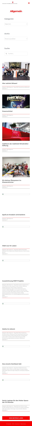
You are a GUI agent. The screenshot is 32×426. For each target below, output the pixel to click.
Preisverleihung (21, 87)
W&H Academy (14, 292)
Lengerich (18, 290)
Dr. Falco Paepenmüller (10, 251)
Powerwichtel (7, 111)
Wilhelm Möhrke (20, 292)
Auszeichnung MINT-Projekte (13, 281)
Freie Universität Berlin (22, 335)
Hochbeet (22, 369)
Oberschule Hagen (19, 291)
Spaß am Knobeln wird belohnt (13, 215)
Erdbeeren (4, 369)
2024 (8, 249)
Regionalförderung (12, 338)
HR (19, 407)
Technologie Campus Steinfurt (16, 408)
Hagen (12, 288)
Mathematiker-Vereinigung (17, 336)
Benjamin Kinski (15, 286)
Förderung (16, 335)
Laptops (22, 407)
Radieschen (17, 370)
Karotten (26, 369)
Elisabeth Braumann (19, 251)
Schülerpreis (8, 292)
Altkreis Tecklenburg (22, 332)
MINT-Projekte (13, 291)
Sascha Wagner (7, 408)
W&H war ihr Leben (9, 246)
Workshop (25, 408)
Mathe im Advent (8, 329)
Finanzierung (4, 335)
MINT (17, 87)
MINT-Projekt (4, 370)
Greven (3, 336)
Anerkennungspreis (22, 284)
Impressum (17, 424)
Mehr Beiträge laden (16, 418)
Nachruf (3, 252)
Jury (15, 290)
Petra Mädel (26, 291)
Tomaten (4, 371)
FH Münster (16, 407)
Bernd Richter (21, 406)
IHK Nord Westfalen (10, 290)
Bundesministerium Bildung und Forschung (10, 334)
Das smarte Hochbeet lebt (11, 364)
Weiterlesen (4, 88)
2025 (8, 87)
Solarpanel (27, 370)
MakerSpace (26, 407)
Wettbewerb (27, 87)
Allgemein (11, 87)
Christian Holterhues (23, 286)
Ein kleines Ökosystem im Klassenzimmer (11, 181)
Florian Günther (26, 251)
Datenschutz (23, 424)
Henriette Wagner (16, 369)
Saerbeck (4, 292)
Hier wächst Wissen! (9, 83)
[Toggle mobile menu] (29, 3)
